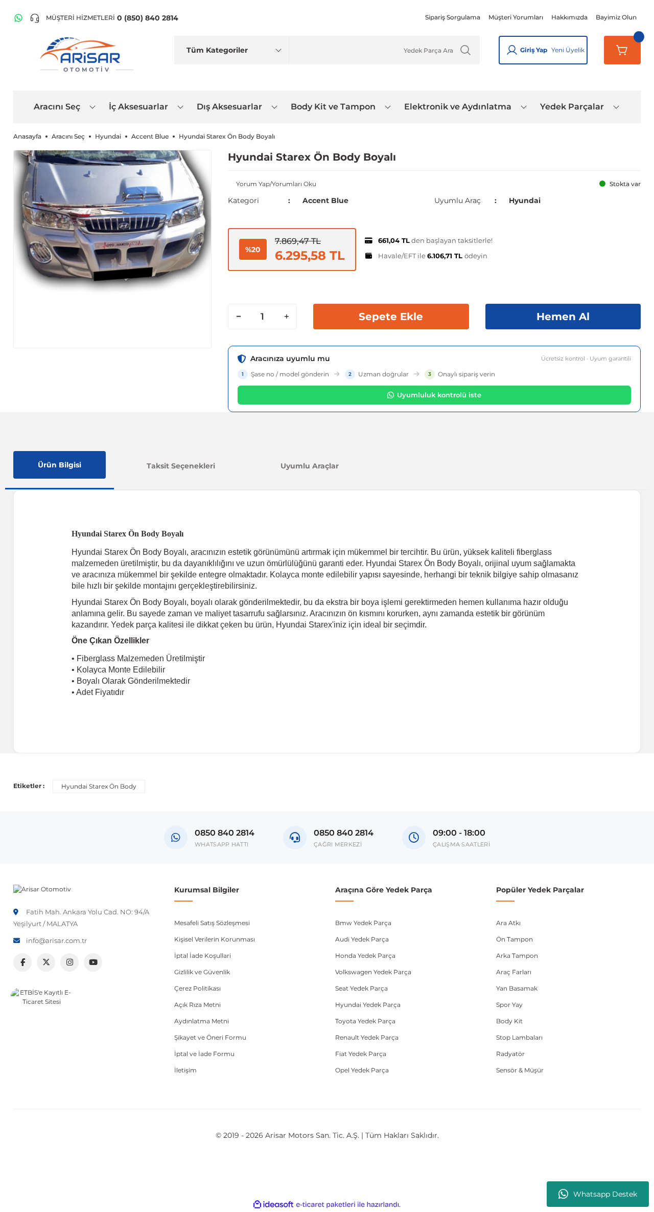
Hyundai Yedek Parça (368, 1004)
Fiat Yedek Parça (360, 1054)
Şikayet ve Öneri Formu (210, 1037)
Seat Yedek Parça (361, 988)
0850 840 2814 (343, 833)
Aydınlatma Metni (201, 1021)
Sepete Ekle (391, 316)
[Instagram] (69, 962)
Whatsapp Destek (605, 1194)
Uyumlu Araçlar (310, 465)
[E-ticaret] (326, 1204)
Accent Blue (325, 200)
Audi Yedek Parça (362, 939)
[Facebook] (22, 962)
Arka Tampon (517, 955)
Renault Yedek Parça (367, 1037)
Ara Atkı (508, 923)
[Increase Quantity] (286, 316)
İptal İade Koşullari (202, 955)
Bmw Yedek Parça (363, 923)
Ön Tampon (514, 939)
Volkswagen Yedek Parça (373, 972)
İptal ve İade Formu (204, 1054)
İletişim (185, 1070)
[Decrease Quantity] (238, 316)
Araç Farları (513, 972)
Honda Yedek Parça (365, 955)
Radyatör (510, 1054)
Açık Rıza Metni (197, 1004)
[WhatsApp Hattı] (18, 18)
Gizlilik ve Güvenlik (202, 972)
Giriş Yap (533, 50)
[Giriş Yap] (512, 50)
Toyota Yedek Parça (365, 1021)
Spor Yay (509, 1004)
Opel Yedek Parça (362, 1070)
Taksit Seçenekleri (181, 465)
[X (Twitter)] (46, 962)
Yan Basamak (517, 988)
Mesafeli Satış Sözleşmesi (212, 923)
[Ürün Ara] (465, 50)
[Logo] (42, 888)
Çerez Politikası (197, 988)
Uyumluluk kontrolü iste (439, 395)
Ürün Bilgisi (59, 464)
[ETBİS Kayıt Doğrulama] (41, 1018)
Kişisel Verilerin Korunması (214, 939)
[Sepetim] (622, 50)
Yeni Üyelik (568, 50)
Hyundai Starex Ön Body (98, 786)
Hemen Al (563, 316)
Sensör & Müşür (520, 1070)
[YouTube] (93, 962)
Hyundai (525, 200)
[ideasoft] (273, 1204)
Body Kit (509, 1021)
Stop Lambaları (519, 1037)
